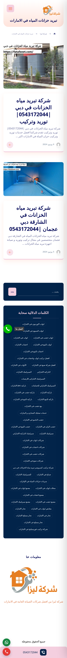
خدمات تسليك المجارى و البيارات (33, 413)
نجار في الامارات (44, 515)
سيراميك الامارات (46, 433)
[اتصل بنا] (7, 328)
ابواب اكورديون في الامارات (33, 324)
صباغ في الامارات (44, 474)
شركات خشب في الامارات (33, 454)
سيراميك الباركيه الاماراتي (23, 433)
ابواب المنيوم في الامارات (33, 330)
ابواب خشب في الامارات (43, 337)
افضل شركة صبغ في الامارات (43, 365)
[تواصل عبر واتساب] (6, 642)
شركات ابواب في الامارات (33, 440)
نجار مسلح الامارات (24, 515)
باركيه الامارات (46, 392)
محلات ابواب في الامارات (45, 488)
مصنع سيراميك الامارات (20, 501)
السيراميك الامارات (24, 372)
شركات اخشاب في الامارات (33, 447)
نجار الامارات (20, 508)
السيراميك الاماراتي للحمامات (44, 385)
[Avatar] (58, 145)
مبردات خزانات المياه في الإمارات (33, 481)
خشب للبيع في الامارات (20, 426)
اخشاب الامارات (21, 344)
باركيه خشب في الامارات (24, 392)
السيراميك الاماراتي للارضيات (33, 378)
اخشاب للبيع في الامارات (33, 351)
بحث (12, 292)
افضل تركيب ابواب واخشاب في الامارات (33, 358)
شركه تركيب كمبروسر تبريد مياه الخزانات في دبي (33, 467)
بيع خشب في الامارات (33, 406)
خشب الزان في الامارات (45, 426)
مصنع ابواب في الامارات (20, 488)
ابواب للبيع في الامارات (42, 344)
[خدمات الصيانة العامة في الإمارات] (51, 10)
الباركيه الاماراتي (43, 372)
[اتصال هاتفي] (6, 652)
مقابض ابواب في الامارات (41, 508)
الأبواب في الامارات (18, 365)
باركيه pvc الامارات (18, 385)
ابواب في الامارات (20, 337)
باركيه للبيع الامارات (45, 399)
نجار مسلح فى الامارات (33, 522)
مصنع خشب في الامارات (45, 501)
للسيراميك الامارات (23, 474)
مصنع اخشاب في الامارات (33, 495)
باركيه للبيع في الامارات (22, 399)
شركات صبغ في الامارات (33, 460)
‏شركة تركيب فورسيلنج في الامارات (33, 529)
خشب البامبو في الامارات (33, 419)
